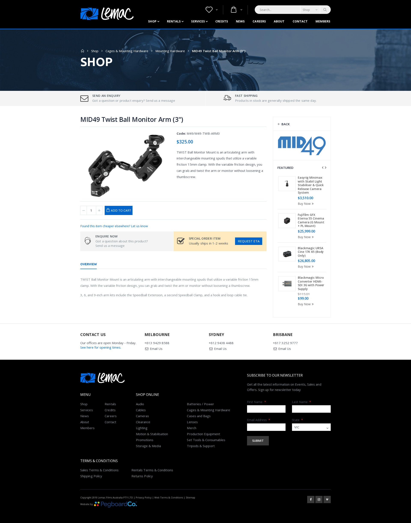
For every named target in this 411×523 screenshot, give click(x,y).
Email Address (258, 420)
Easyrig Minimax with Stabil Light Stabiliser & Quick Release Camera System (311, 184)
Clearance (143, 422)
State (297, 420)
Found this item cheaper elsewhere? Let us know (114, 226)
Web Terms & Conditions (168, 497)
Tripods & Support (200, 446)
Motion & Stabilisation (152, 434)
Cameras (142, 416)
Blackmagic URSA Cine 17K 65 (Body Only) (311, 252)
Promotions (144, 440)
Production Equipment (203, 434)
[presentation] (322, 167)
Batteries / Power (200, 404)
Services (198, 21)
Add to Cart (121, 210)
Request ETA (248, 241)
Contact (300, 21)
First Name (256, 402)
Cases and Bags (199, 416)
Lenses (192, 422)
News (240, 21)
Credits (221, 21)
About (279, 21)
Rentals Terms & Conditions (152, 470)
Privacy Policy (144, 497)
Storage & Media (148, 446)
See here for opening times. (100, 347)
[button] (212, 9)
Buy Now (304, 204)
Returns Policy (142, 476)
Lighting (142, 428)
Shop (152, 21)
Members (323, 21)
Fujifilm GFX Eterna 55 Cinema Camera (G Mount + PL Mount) (311, 220)
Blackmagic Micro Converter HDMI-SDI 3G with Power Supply (311, 283)
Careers (259, 21)
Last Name (301, 402)
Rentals (174, 21)
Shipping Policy (91, 476)
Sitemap (190, 497)
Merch (191, 428)
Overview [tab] (88, 264)
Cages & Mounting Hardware (127, 51)
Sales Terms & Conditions (99, 470)
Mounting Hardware (170, 51)
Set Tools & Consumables (206, 440)
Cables (141, 410)
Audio (140, 404)
